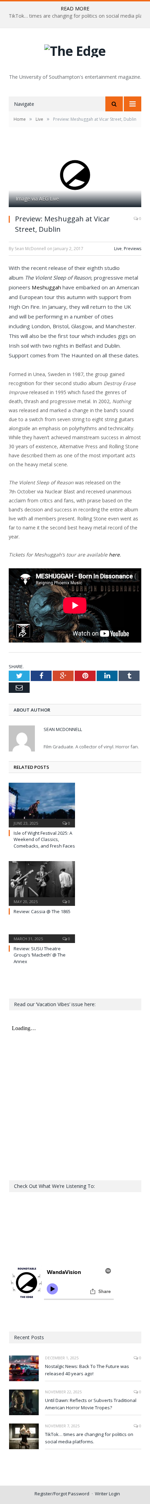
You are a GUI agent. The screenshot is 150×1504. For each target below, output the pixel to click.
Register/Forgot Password (62, 1493)
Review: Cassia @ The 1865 (42, 911)
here (114, 554)
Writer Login (107, 1493)
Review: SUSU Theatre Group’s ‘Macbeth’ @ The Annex (40, 954)
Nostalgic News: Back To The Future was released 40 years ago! (87, 1370)
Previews (132, 249)
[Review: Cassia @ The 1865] (42, 882)
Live (118, 249)
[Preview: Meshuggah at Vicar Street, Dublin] (75, 175)
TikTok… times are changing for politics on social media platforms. (89, 1438)
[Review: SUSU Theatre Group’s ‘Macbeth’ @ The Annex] (42, 934)
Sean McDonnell (63, 729)
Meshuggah (46, 287)
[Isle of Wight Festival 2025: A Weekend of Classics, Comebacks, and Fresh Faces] (42, 804)
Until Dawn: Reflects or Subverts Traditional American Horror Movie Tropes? (90, 1404)
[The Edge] (75, 49)
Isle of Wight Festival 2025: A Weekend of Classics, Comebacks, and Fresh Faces (44, 839)
